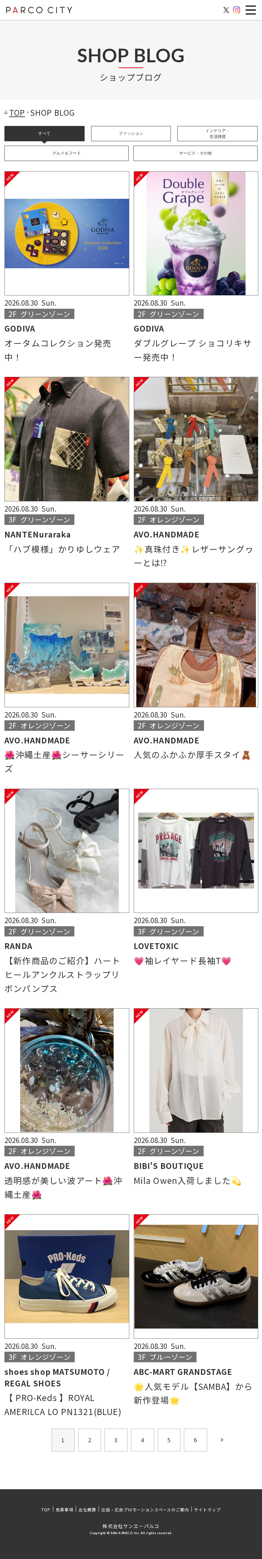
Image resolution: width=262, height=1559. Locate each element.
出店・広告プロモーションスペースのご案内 (145, 1509)
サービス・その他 (195, 153)
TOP (45, 1509)
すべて (44, 133)
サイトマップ (207, 1509)
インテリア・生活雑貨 (217, 133)
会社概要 (87, 1509)
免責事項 (64, 1509)
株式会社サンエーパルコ (130, 1526)
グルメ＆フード (66, 153)
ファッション (131, 133)
